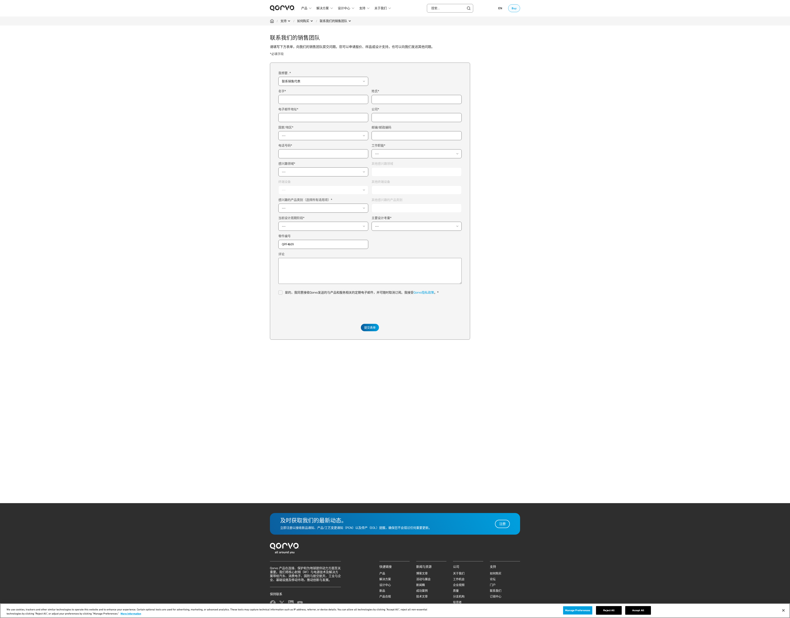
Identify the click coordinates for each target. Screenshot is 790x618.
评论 (281, 254)
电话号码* (285, 145)
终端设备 (284, 182)
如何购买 (303, 21)
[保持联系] (273, 603)
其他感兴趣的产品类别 (387, 200)
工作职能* (378, 145)
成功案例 (422, 590)
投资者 (457, 602)
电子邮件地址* (288, 109)
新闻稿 (420, 585)
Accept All (638, 610)
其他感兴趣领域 (382, 164)
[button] (323, 81)
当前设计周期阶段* (291, 218)
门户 (493, 585)
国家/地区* (285, 127)
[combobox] (450, 8)
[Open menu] (289, 21)
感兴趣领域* (286, 164)
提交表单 (370, 327)
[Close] (783, 610)
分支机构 (459, 596)
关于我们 (459, 573)
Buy (514, 8)
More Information (131, 613)
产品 (382, 573)
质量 (456, 590)
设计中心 (385, 585)
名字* (282, 91)
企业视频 (459, 585)
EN (500, 8)
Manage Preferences (577, 610)
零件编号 (284, 236)
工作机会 (459, 579)
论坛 (493, 579)
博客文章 (422, 573)
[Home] (272, 21)
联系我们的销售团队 (333, 21)
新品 (382, 590)
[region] (395, 610)
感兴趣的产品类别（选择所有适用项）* (305, 200)
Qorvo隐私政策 (424, 292)
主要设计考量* (382, 218)
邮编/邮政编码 (381, 127)
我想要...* (284, 73)
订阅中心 (495, 596)
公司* (375, 109)
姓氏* (375, 91)
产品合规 (385, 596)
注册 (502, 524)
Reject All (609, 610)
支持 (283, 21)
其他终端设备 (381, 182)
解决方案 (385, 579)
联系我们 (495, 590)
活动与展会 (423, 579)
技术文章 (422, 596)
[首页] (395, 549)
